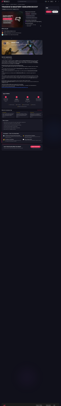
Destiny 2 (3, 4)
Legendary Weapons (13, 4)
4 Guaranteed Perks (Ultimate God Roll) (31, 17)
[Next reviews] (42, 115)
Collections (7, 4)
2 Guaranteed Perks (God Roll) (30, 15)
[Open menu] (58, 1)
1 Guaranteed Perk (33, 13)
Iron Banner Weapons (21, 4)
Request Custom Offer (35, 146)
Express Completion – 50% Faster (31, 24)
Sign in (52, 1)
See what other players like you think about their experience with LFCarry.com (15, 87)
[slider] (25, 21)
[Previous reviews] (2, 115)
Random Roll (28, 13)
